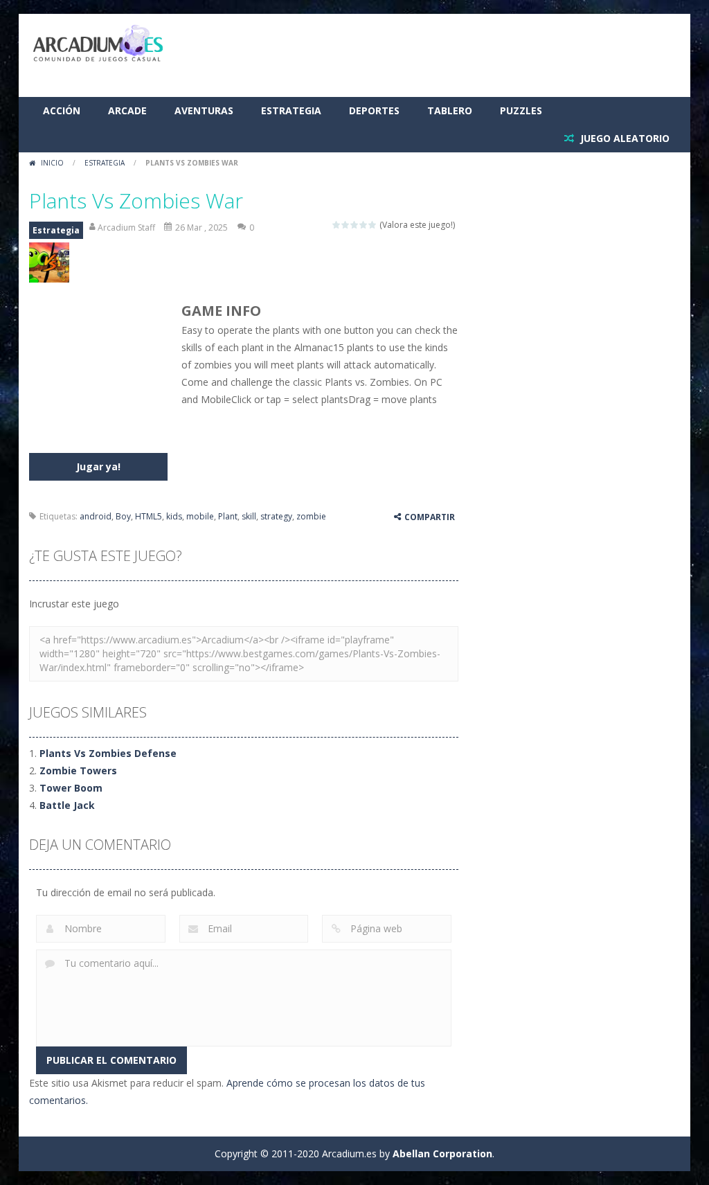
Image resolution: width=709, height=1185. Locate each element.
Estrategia (291, 110)
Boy (123, 516)
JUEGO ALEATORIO (623, 138)
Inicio (52, 163)
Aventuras (203, 110)
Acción (61, 110)
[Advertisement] (428, 55)
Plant (227, 516)
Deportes (374, 110)
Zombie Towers (78, 770)
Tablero (449, 110)
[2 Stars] (345, 225)
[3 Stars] (354, 225)
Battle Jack (67, 805)
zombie (311, 516)
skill (249, 516)
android (95, 516)
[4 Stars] (363, 225)
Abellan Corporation (442, 1153)
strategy (276, 516)
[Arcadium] (98, 44)
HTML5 (148, 516)
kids (174, 516)
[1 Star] (336, 225)
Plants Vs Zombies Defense (108, 753)
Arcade (127, 110)
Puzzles (521, 110)
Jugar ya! (98, 466)
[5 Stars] (372, 225)
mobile (200, 516)
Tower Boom (70, 787)
